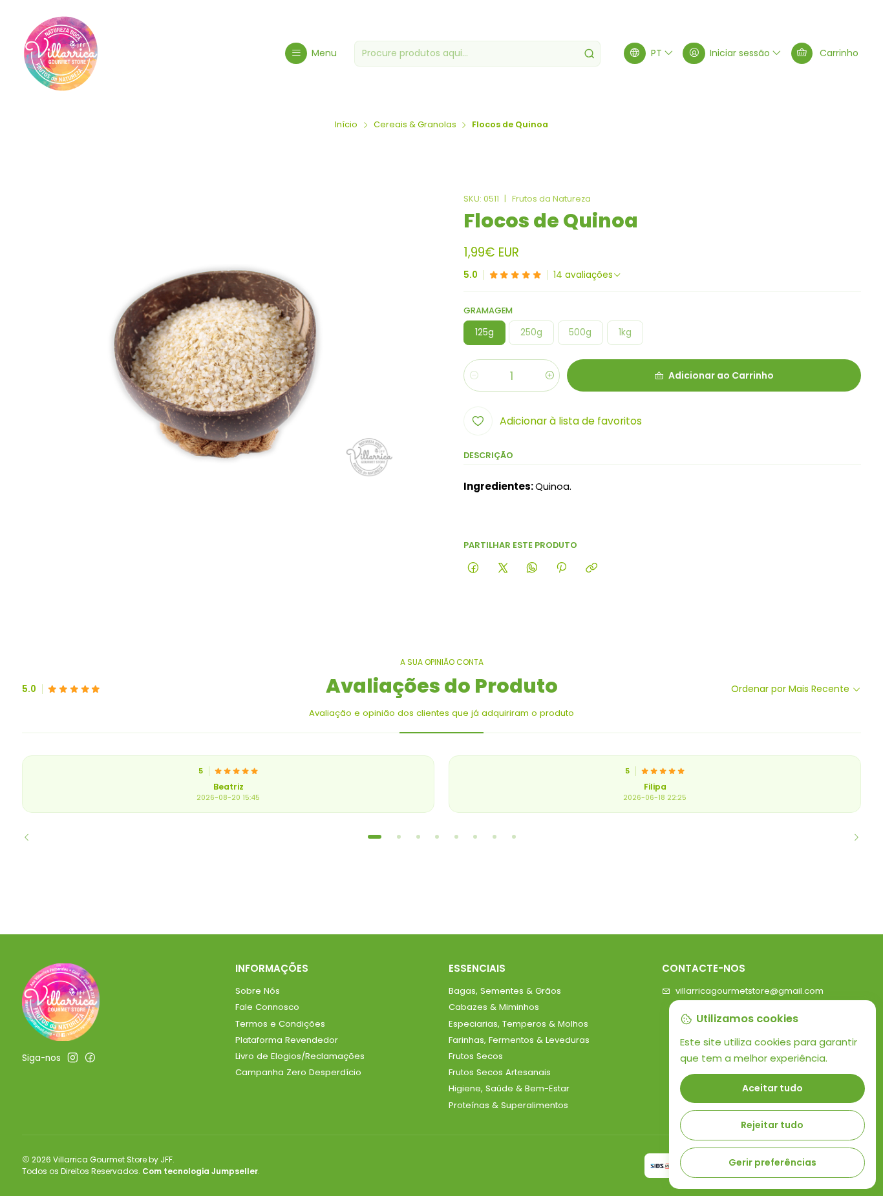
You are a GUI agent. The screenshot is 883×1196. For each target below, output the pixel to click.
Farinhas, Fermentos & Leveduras (519, 1040)
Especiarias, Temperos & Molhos (518, 1024)
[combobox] (477, 54)
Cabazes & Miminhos (494, 1007)
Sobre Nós (257, 991)
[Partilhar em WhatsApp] (532, 568)
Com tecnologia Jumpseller (200, 1171)
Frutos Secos (476, 1056)
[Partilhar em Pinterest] (561, 568)
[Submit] (590, 54)
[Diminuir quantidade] (474, 375)
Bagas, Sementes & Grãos (505, 991)
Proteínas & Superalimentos (508, 1105)
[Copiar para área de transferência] (591, 568)
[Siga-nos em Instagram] (73, 1058)
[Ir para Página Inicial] (61, 53)
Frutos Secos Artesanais (500, 1072)
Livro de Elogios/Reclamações (300, 1056)
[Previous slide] (31, 837)
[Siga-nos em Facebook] (90, 1058)
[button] (374, 837)
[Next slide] (851, 837)
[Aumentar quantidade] (549, 375)
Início (346, 125)
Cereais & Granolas (415, 125)
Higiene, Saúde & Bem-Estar (509, 1088)
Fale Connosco (267, 1007)
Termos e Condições (280, 1024)
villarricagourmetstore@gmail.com (750, 991)
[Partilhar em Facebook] (473, 568)
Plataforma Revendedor (286, 1040)
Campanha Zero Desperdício (298, 1072)
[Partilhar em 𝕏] (503, 568)
